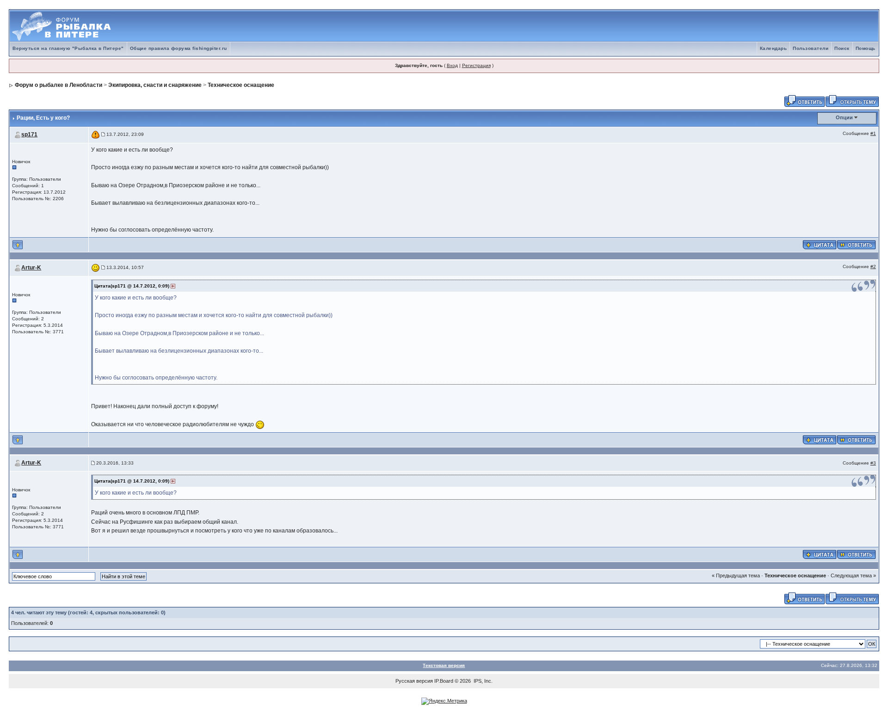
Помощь (866, 48)
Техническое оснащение (241, 85)
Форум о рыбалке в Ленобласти (58, 85)
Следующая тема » (853, 575)
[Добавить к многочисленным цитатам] (819, 244)
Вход (452, 65)
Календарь (773, 48)
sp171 (29, 134)
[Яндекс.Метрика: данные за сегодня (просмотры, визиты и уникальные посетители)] (444, 701)
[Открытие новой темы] (852, 100)
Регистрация (476, 65)
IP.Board (443, 681)
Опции (844, 117)
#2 (873, 266)
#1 (873, 133)
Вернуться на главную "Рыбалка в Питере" (68, 48)
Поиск (842, 48)
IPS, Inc (482, 681)
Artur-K (31, 267)
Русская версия (414, 681)
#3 (873, 462)
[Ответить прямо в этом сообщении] (856, 244)
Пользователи (810, 48)
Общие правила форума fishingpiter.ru (178, 48)
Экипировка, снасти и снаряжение (155, 85)
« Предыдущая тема (736, 575)
